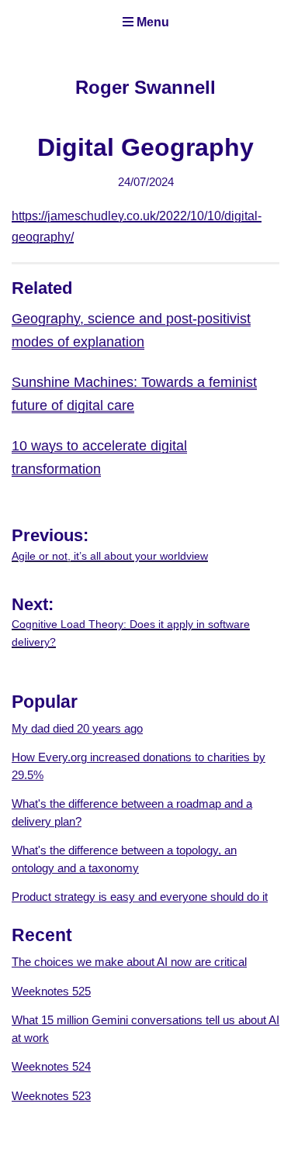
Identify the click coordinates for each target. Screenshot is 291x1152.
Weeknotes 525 (51, 991)
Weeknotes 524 (51, 1066)
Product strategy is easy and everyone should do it (140, 896)
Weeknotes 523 (51, 1095)
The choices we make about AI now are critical (129, 961)
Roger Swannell (145, 87)
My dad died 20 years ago (77, 728)
